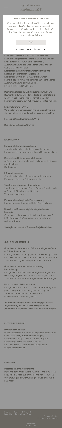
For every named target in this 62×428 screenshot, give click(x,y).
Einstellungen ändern (29, 49)
